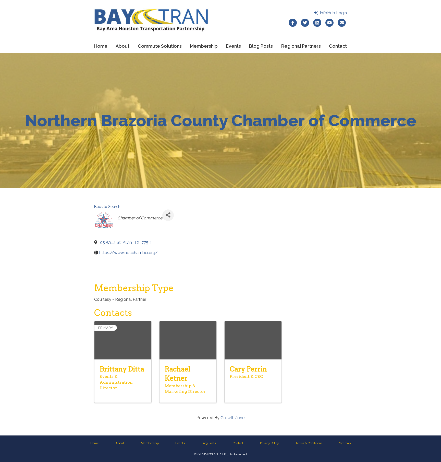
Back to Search (107, 206)
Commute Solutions (160, 46)
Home (100, 46)
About (122, 46)
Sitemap (345, 443)
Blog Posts (261, 46)
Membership (204, 46)
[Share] (168, 215)
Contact (338, 46)
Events (233, 46)
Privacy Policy (269, 443)
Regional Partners (301, 46)
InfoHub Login (333, 12)
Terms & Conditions (309, 443)
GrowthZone (232, 417)
